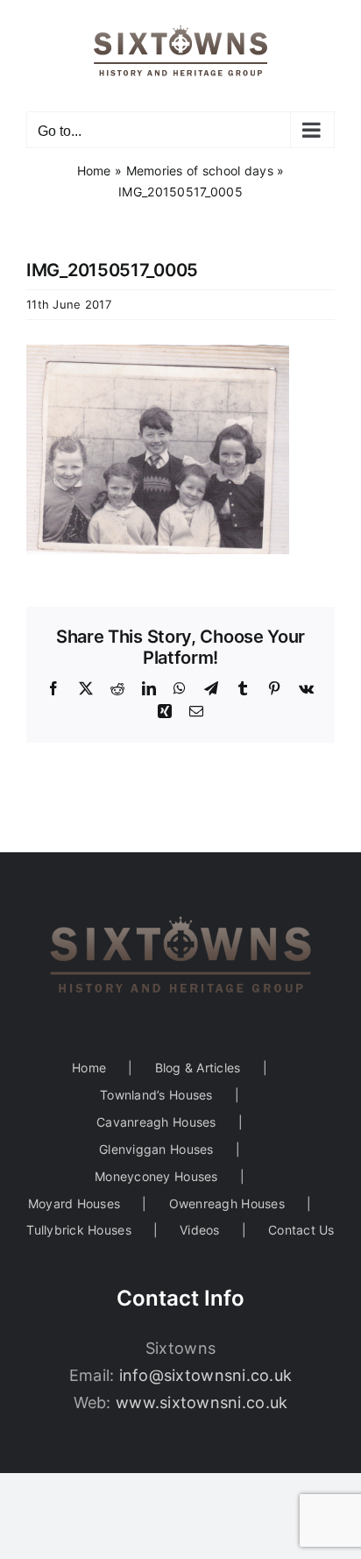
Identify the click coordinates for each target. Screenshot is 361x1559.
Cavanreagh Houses (156, 1121)
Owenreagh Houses (227, 1203)
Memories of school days (199, 170)
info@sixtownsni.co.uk (206, 1375)
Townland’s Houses (156, 1094)
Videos (200, 1229)
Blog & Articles (198, 1067)
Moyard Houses (74, 1203)
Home (94, 170)
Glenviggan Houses (156, 1149)
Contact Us (301, 1229)
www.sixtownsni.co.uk (201, 1402)
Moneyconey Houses (156, 1176)
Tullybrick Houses (78, 1229)
